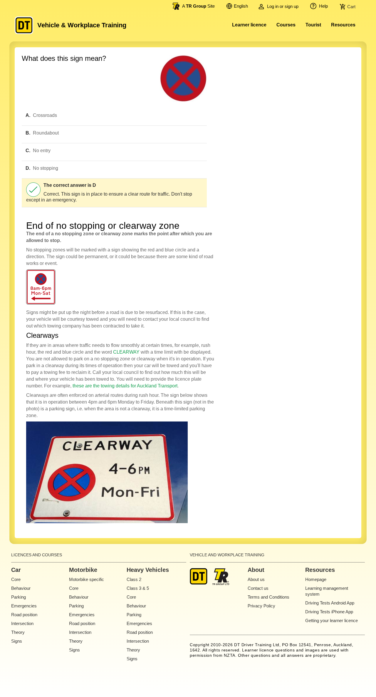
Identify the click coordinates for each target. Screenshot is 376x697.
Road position (24, 614)
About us (256, 579)
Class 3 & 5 (138, 588)
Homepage (315, 579)
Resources (343, 24)
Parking (18, 596)
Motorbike (83, 570)
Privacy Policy (261, 605)
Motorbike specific (86, 579)
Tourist (313, 24)
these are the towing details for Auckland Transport (125, 385)
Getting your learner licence (331, 620)
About (256, 570)
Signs (16, 641)
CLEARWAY (126, 352)
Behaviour (21, 588)
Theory (18, 632)
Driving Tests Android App (329, 602)
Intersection (22, 623)
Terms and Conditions (268, 596)
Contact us (258, 588)
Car (16, 570)
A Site (198, 6)
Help (323, 6)
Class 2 (134, 579)
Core (16, 579)
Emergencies (24, 605)
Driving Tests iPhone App (329, 611)
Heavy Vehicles (148, 570)
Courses (286, 24)
